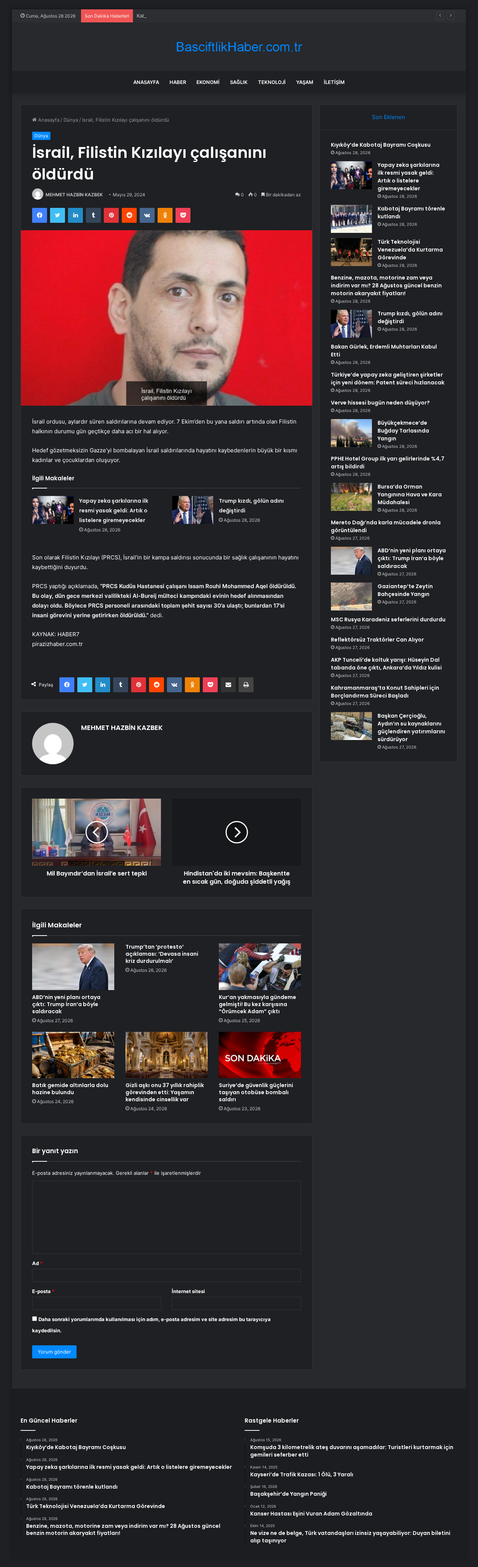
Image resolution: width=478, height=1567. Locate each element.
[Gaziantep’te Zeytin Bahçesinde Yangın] (351, 597)
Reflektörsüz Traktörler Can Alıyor (377, 639)
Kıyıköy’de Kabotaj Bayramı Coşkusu (381, 145)
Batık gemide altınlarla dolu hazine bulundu (70, 1088)
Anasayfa (146, 82)
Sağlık (239, 82)
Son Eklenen (388, 117)
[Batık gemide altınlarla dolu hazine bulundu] (73, 1055)
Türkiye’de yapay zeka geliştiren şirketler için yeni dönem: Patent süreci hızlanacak (387, 378)
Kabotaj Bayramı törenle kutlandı (174, 16)
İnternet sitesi (188, 1291)
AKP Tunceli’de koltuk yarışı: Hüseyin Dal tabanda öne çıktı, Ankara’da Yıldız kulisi (386, 663)
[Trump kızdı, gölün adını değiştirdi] (192, 510)
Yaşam (304, 82)
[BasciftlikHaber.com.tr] (239, 47)
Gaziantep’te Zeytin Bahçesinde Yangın (405, 590)
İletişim (334, 82)
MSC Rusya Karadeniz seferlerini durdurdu (388, 619)
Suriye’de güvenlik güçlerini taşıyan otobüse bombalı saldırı (256, 1092)
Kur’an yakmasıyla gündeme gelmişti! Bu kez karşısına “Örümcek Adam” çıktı (257, 1004)
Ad (37, 1263)
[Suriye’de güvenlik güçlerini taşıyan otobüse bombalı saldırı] (260, 1055)
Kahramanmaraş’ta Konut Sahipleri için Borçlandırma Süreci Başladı (385, 691)
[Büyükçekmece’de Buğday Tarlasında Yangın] (351, 433)
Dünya (70, 120)
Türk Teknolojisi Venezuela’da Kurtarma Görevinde (410, 249)
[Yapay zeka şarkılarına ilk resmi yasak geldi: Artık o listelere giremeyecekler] (53, 510)
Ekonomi (208, 82)
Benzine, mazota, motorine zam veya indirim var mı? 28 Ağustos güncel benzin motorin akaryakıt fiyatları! (386, 285)
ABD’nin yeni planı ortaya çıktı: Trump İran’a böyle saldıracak (66, 1004)
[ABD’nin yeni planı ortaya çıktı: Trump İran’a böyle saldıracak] (73, 966)
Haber (178, 82)
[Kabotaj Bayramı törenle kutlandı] (351, 219)
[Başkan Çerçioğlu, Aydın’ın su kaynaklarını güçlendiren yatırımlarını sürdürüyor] (351, 726)
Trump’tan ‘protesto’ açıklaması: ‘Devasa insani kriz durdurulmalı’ (161, 954)
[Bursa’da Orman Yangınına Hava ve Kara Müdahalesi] (351, 497)
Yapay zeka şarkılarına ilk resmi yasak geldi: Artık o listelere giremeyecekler (113, 510)
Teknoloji (272, 82)
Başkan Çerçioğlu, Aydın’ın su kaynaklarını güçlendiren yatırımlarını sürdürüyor (411, 727)
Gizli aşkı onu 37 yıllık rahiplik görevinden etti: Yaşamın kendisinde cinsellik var (164, 1092)
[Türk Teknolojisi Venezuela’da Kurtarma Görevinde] (351, 252)
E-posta (43, 1291)
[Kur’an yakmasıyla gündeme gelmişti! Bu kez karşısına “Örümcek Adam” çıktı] (260, 966)
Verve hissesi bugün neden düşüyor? (380, 402)
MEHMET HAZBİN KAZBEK (74, 194)
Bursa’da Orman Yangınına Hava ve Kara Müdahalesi (410, 494)
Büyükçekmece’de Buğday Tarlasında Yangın (403, 430)
